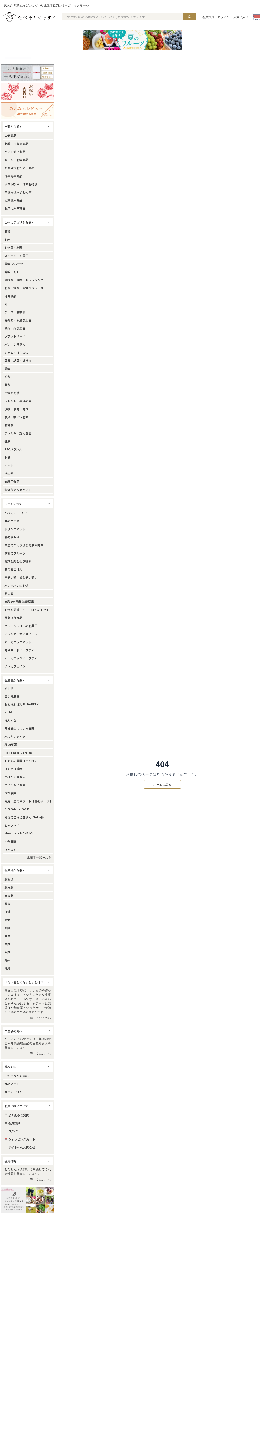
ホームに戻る (162, 784)
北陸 (8, 928)
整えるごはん (14, 569)
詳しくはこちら (40, 1018)
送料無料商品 (14, 176)
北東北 (9, 887)
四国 (8, 952)
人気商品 (11, 135)
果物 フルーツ (14, 264)
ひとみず (11, 849)
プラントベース (15, 336)
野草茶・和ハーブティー (21, 650)
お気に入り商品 (15, 208)
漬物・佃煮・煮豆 (17, 409)
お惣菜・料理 (14, 247)
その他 (9, 473)
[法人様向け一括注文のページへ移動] (27, 72)
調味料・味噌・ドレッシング (24, 280)
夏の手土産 (12, 521)
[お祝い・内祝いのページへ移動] (27, 91)
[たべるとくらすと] (29, 16)
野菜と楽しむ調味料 (18, 561)
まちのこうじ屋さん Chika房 (24, 817)
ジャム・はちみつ (17, 352)
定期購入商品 (14, 200)
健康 (8, 441)
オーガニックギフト (18, 642)
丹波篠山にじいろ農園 (20, 728)
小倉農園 (11, 841)
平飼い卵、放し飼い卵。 (21, 577)
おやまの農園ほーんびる (21, 761)
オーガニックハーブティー (23, 658)
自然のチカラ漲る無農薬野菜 (24, 545)
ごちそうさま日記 (17, 1075)
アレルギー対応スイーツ (21, 634)
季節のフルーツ (15, 553)
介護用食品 (12, 481)
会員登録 (208, 17)
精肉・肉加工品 (15, 328)
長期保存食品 (14, 618)
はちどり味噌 (14, 769)
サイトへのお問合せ (21, 1147)
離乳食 (9, 425)
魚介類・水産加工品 (18, 320)
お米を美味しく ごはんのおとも (27, 610)
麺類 (8, 385)
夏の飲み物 (12, 537)
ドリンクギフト (15, 529)
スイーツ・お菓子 (17, 255)
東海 (8, 920)
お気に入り (240, 17)
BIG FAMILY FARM (17, 809)
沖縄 (8, 968)
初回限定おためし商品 (20, 168)
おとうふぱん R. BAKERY (22, 704)
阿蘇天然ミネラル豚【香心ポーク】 (29, 801)
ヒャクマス (12, 825)
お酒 (8, 457)
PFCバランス (13, 449)
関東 (8, 904)
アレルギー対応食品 (18, 433)
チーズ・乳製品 (15, 312)
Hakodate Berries (18, 752)
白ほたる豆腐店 (15, 777)
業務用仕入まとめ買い (20, 192)
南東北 (9, 895)
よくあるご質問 (18, 1115)
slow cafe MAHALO (19, 833)
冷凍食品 (11, 296)
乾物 (8, 368)
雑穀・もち (12, 272)
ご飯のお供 (12, 393)
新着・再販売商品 (17, 144)
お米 (8, 239)
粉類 (8, 377)
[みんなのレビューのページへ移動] (27, 110)
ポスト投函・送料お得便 (21, 184)
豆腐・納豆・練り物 (18, 360)
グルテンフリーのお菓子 (21, 626)
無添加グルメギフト (18, 489)
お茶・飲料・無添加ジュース (24, 288)
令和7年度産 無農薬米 (19, 601)
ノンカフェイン (15, 666)
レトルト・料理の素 (18, 401)
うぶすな (11, 720)
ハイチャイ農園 (15, 785)
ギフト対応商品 (15, 152)
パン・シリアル (15, 344)
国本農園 (11, 793)
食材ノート (12, 1084)
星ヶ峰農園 (12, 696)
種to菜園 (11, 744)
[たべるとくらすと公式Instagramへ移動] (27, 1200)
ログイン (224, 17)
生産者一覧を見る (39, 857)
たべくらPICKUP (16, 513)
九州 (8, 960)
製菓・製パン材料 (17, 417)
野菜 (8, 231)
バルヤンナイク (15, 736)
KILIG (8, 712)
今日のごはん (14, 1092)
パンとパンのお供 (17, 585)
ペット (9, 465)
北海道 (9, 879)
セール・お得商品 (17, 160)
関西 (8, 936)
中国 (8, 944)
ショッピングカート (21, 1139)
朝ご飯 (9, 593)
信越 (8, 912)
